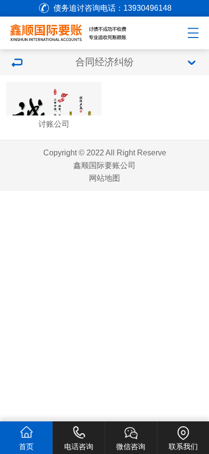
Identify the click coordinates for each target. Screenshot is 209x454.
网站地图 (104, 177)
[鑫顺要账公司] (80, 31)
